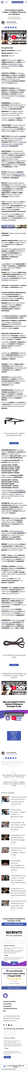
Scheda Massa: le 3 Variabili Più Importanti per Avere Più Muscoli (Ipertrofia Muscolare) (18, 892)
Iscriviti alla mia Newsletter (14, 1029)
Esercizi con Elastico (18, 763)
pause (13, 209)
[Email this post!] (16, 28)
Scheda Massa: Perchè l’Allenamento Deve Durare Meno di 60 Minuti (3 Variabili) (18, 904)
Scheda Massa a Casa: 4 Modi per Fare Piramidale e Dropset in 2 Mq (18, 851)
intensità (14, 505)
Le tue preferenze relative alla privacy (15, 1066)
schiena (3, 159)
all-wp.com (13, 1020)
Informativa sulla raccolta (9, 1069)
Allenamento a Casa (10, 761)
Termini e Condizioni (8, 949)
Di (11, 765)
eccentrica (4, 280)
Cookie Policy (7, 1006)
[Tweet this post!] (8, 28)
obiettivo (20, 138)
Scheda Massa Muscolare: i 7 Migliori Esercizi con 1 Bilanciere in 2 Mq (18, 813)
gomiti (4, 264)
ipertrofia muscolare (7, 140)
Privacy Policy (20, 947)
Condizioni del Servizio (10, 1008)
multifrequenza (20, 490)
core (15, 165)
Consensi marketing (9, 945)
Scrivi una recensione (15, 988)
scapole (17, 161)
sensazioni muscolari (17, 174)
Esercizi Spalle (4, 764)
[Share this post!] (6, 28)
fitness (12, 568)
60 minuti (17, 509)
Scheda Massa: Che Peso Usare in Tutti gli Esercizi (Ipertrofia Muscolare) (18, 826)
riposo (12, 494)
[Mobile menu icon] (26, 2)
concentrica (5, 278)
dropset (7, 98)
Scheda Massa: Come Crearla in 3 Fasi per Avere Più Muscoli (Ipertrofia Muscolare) (18, 879)
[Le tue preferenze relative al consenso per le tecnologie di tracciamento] (1, 803)
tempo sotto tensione (9, 220)
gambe (15, 249)
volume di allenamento (16, 531)
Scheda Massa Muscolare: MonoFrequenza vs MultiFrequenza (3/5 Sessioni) (18, 865)
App (4, 1011)
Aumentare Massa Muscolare (7, 763)
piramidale (21, 96)
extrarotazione (16, 322)
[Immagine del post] (5, 799)
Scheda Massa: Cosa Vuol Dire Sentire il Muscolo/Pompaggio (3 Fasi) (18, 838)
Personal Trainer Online (12, 23)
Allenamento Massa (19, 761)
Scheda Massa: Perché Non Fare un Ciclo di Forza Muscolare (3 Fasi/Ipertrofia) (18, 800)
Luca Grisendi (11, 22)
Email (6, 955)
